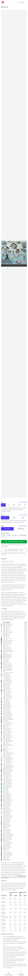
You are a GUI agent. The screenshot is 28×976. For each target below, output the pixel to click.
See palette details (22, 526)
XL (3, 505)
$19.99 (15, 550)
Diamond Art (20, 528)
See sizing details (23, 502)
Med (23, 517)
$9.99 (15, 541)
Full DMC (7, 528)
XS (24, 505)
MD (14, 505)
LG (8, 505)
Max (5, 517)
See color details (23, 515)
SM (19, 505)
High (14, 517)
